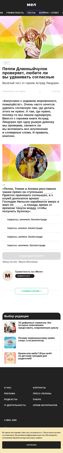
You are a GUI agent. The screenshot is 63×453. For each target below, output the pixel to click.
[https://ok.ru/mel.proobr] (48, 376)
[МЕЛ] (31, 5)
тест (6, 63)
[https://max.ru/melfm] (56, 376)
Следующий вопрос (31, 256)
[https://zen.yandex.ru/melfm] (15, 376)
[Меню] (59, 5)
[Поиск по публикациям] (4, 5)
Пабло (37, 399)
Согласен (31, 445)
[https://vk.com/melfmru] (23, 376)
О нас (7, 387)
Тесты (31, 13)
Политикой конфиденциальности (29, 435)
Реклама (9, 393)
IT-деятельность (15, 405)
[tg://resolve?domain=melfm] (7, 376)
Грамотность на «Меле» (29, 271)
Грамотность (15, 13)
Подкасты (10, 399)
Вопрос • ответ (49, 13)
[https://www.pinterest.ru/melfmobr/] (39, 376)
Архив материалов (45, 405)
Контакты (39, 387)
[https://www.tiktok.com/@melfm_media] (31, 376)
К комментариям (31, 291)
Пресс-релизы (42, 393)
